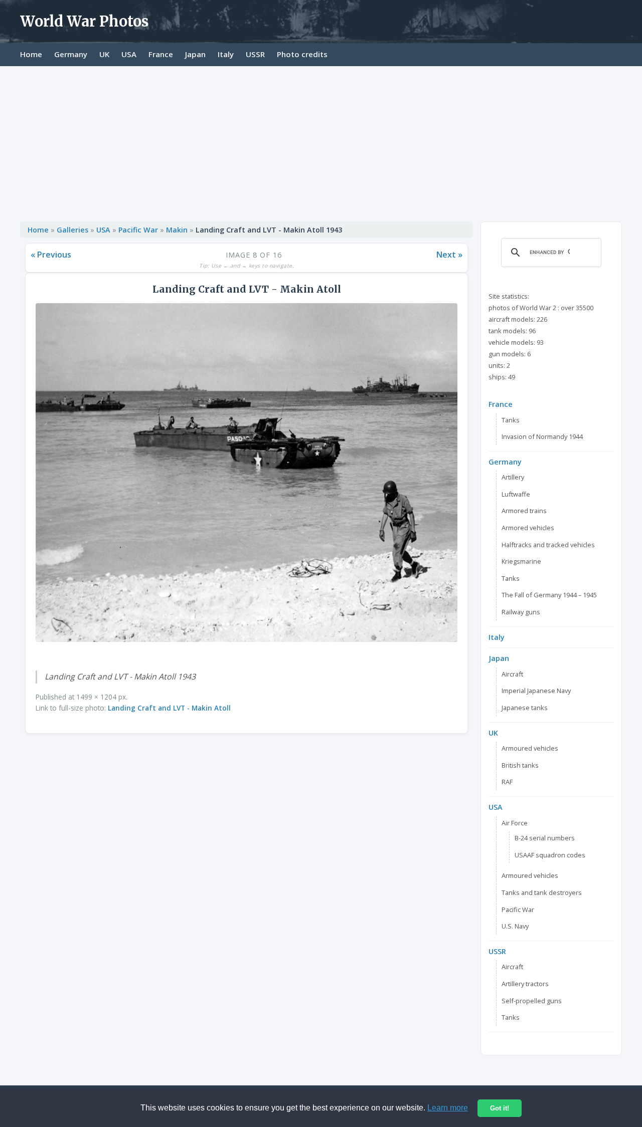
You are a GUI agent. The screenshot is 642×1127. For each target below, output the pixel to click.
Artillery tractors (525, 983)
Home (31, 54)
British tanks (520, 765)
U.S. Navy (515, 926)
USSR (255, 54)
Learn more (447, 1107)
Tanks (511, 419)
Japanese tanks (525, 707)
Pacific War (138, 230)
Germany (70, 54)
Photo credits (302, 54)
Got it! (499, 1108)
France (160, 54)
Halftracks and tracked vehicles (548, 544)
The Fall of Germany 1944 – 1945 (549, 594)
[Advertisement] (321, 141)
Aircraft (512, 674)
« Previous (51, 254)
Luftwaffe (516, 494)
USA (128, 54)
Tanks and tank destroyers (542, 892)
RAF (507, 781)
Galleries (72, 230)
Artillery (513, 477)
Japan (195, 54)
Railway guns (521, 611)
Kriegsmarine (521, 561)
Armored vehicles (528, 527)
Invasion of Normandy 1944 (542, 436)
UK (104, 54)
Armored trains (524, 510)
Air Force (515, 822)
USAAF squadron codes (550, 854)
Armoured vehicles (530, 748)
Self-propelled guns (532, 1000)
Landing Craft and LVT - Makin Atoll (169, 708)
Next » (449, 254)
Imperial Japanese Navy (536, 690)
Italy (226, 54)
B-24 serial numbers (545, 837)
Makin (177, 230)
